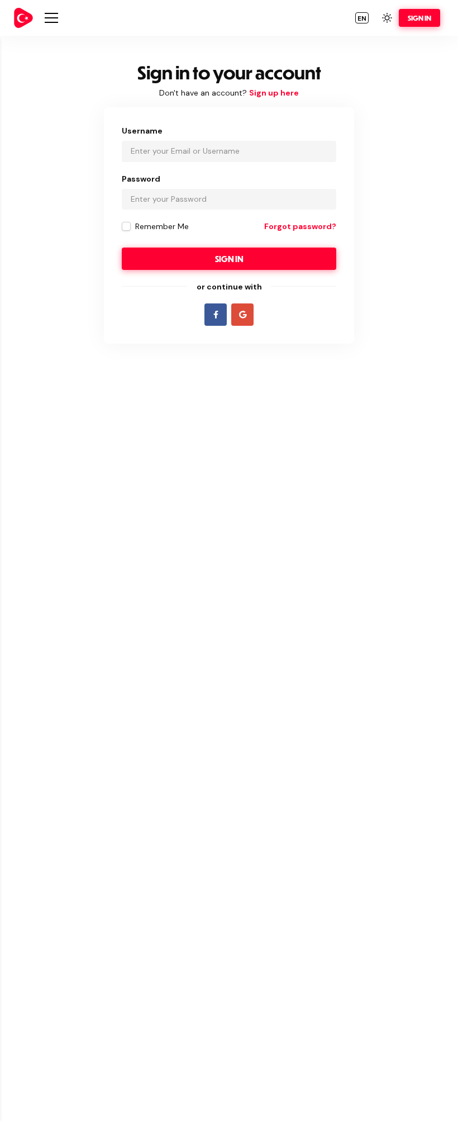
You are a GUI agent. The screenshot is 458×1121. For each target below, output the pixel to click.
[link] (23, 18)
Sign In (419, 17)
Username (142, 131)
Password (141, 179)
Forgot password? (300, 226)
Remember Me (162, 226)
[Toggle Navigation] (51, 18)
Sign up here (274, 93)
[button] (362, 18)
